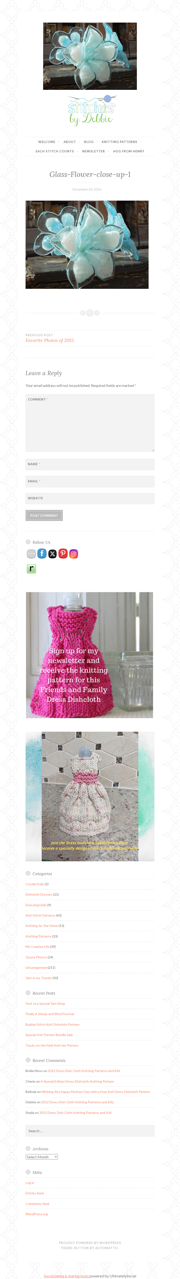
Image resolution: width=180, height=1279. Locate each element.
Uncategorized (36, 967)
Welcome (46, 142)
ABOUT (70, 142)
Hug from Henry (128, 151)
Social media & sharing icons (67, 1276)
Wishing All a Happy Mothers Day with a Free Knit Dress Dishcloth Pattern (95, 1092)
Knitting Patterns (119, 142)
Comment (38, 399)
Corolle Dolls (35, 884)
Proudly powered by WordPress (90, 1243)
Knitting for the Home (42, 926)
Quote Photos (36, 957)
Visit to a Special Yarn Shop (45, 1003)
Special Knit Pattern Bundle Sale (49, 1035)
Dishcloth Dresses (39, 894)
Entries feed (35, 1193)
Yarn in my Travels (39, 978)
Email (34, 481)
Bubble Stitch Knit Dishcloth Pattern (52, 1024)
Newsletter (93, 151)
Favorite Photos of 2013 (50, 338)
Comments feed (37, 1204)
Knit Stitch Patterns (40, 915)
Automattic (106, 1248)
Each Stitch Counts (55, 151)
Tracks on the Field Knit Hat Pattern (52, 1045)
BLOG (89, 142)
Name (34, 464)
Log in (30, 1183)
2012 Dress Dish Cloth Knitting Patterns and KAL (84, 1071)
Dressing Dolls (36, 905)
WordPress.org (37, 1214)
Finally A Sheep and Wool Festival (50, 1014)
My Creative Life (37, 947)
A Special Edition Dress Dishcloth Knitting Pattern (77, 1081)
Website (35, 498)
